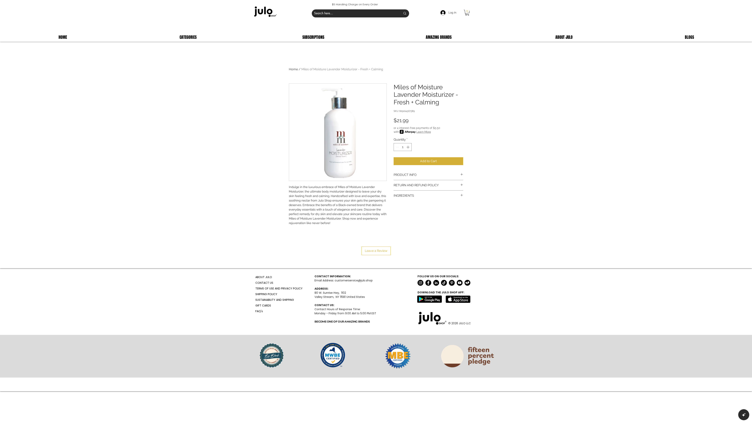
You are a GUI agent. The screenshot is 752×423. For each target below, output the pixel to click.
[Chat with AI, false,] (743, 414)
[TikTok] (444, 283)
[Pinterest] (452, 283)
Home (293, 69)
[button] (467, 12)
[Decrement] (397, 147)
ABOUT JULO (263, 277)
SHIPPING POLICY (264, 294)
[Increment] (408, 147)
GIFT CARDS (263, 305)
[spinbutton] (403, 147)
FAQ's (259, 311)
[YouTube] (460, 283)
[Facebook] (428, 283)
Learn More (423, 131)
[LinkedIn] (436, 283)
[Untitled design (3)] (467, 283)
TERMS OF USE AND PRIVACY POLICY (264, 288)
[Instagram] (420, 283)
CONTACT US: (324, 305)
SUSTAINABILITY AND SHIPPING (264, 300)
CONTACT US (264, 283)
